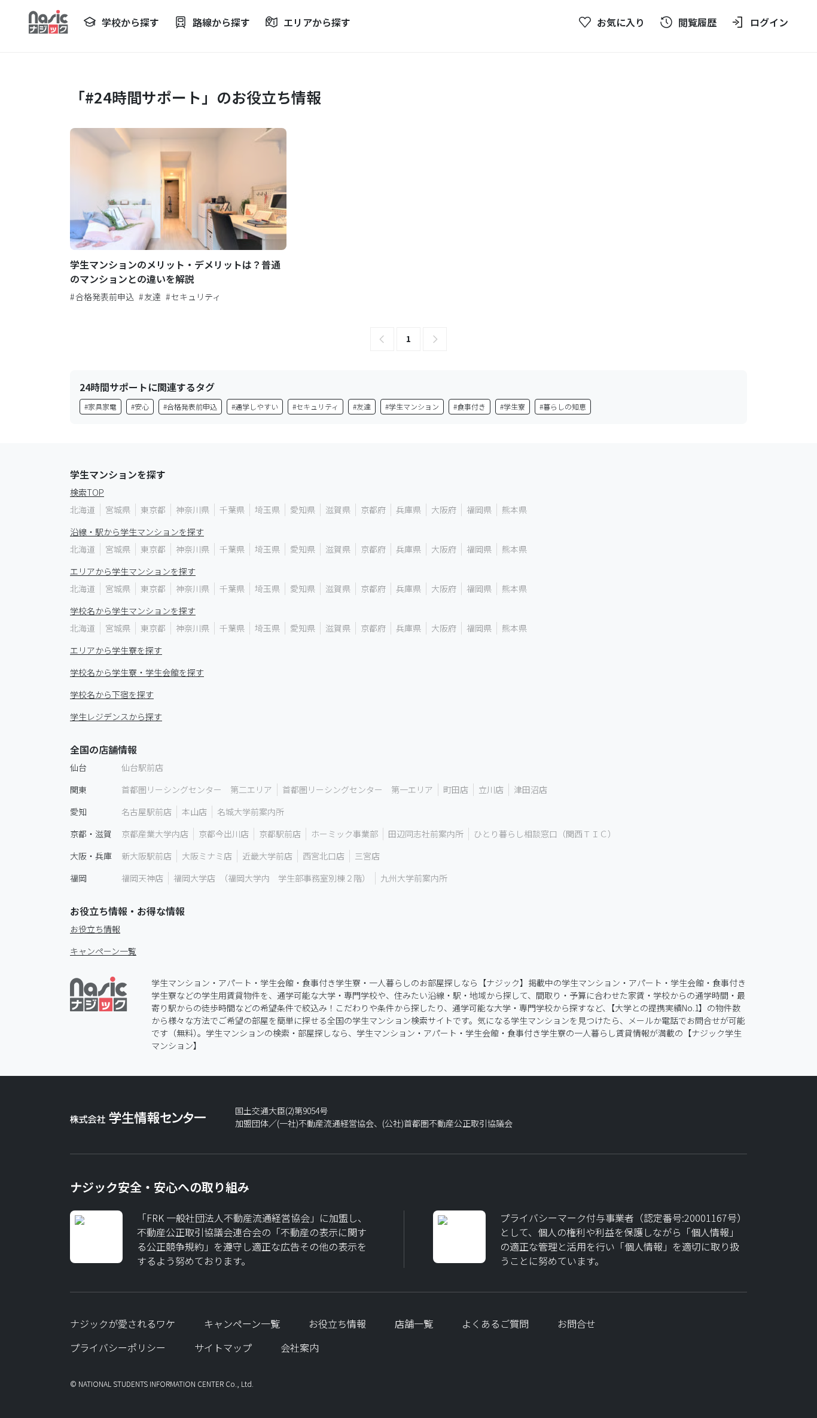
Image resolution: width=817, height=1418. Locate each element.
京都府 (373, 510)
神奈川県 (192, 510)
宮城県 (117, 510)
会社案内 (300, 1347)
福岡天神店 (142, 878)
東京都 (153, 510)
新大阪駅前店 (146, 856)
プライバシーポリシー (118, 1347)
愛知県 (302, 510)
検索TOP (87, 492)
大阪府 (443, 510)
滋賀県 (337, 510)
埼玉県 (267, 510)
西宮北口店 (324, 856)
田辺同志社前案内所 (426, 834)
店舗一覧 (414, 1323)
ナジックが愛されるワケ (122, 1323)
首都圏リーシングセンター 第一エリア (357, 789)
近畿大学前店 (267, 856)
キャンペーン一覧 (103, 951)
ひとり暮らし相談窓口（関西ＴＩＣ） (545, 834)
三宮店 (367, 856)
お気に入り (621, 22)
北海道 (82, 510)
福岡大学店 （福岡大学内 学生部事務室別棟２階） (271, 878)
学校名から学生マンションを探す (133, 611)
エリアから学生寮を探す (116, 650)
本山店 (194, 812)
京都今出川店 (224, 834)
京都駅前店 (280, 834)
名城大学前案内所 (250, 812)
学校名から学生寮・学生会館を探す (137, 672)
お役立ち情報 (95, 929)
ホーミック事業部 (344, 834)
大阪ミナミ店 (207, 856)
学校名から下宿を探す (112, 694)
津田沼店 (530, 789)
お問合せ (576, 1323)
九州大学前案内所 (413, 878)
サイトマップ (223, 1347)
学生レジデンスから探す (116, 716)
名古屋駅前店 (146, 812)
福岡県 (479, 510)
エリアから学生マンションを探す (133, 571)
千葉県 (232, 510)
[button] (382, 339)
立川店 (491, 789)
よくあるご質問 (495, 1323)
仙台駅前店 (142, 767)
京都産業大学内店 (154, 834)
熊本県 (514, 510)
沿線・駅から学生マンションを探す (137, 532)
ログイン (769, 22)
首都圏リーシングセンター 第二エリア (196, 789)
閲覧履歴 (697, 22)
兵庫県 (408, 510)
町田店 (455, 789)
